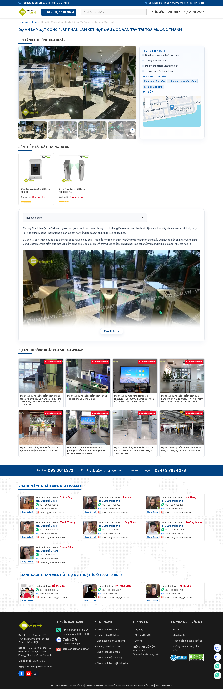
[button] (172, 108)
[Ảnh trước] (22, 130)
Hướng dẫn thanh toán (109, 646)
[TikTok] (36, 673)
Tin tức (176, 629)
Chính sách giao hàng (108, 652)
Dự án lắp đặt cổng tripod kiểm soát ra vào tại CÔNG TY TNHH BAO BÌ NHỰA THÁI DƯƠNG (133, 450)
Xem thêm (110, 331)
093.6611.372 (60, 470)
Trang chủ (23, 22)
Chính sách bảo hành (108, 629)
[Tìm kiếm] (142, 12)
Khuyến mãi (179, 635)
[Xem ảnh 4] (122, 130)
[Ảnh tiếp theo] (132, 130)
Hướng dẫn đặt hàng (108, 635)
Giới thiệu (139, 629)
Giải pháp (174, 12)
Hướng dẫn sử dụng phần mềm (186, 648)
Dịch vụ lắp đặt (143, 635)
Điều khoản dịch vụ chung (111, 640)
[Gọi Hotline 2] (217, 675)
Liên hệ (138, 640)
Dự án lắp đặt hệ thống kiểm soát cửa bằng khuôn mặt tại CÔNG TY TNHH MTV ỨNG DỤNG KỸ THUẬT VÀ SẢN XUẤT (182, 399)
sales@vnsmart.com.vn (106, 470)
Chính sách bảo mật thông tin (112, 663)
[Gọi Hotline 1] (217, 666)
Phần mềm (157, 12)
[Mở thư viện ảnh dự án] (77, 83)
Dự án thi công (194, 12)
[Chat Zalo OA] (217, 648)
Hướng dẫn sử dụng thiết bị (187, 640)
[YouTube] (29, 673)
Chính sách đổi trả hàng (109, 657)
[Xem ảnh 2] (62, 130)
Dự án (34, 22)
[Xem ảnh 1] (32, 130)
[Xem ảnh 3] (92, 130)
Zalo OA (70, 639)
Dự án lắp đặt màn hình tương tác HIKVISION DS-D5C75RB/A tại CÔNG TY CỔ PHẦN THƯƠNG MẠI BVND (134, 399)
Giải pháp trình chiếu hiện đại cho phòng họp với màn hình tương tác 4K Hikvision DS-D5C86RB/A (86, 450)
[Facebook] (21, 673)
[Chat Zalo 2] (217, 657)
